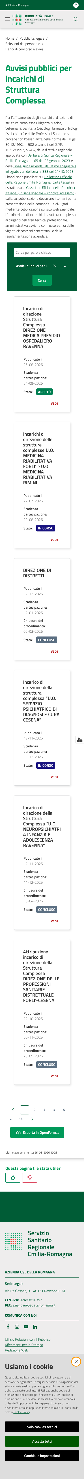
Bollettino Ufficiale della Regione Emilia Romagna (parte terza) (38, 179)
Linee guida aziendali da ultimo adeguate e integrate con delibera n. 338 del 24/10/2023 (40, 168)
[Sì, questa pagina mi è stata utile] (12, 1177)
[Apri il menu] (7, 19)
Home (9, 38)
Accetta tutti (42, 1441)
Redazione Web (16, 1350)
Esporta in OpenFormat (41, 1132)
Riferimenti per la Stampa (24, 1344)
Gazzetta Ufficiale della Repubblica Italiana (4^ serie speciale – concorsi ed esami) (41, 190)
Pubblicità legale (31, 38)
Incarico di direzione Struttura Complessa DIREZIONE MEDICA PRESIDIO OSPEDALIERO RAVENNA (41, 327)
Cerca (42, 280)
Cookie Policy (21, 1412)
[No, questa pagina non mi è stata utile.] (29, 1177)
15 (21, 1118)
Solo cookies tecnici (42, 1427)
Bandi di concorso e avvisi (24, 49)
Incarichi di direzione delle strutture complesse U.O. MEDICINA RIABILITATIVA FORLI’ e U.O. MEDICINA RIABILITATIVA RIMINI (38, 458)
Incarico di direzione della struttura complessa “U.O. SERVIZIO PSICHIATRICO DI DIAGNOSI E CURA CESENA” (41, 700)
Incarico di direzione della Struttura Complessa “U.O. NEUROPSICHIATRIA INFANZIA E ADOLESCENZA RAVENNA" (42, 826)
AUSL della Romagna (17, 5)
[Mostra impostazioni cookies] (79, 740)
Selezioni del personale (22, 43)
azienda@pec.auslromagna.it (34, 1305)
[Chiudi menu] (67, 9)
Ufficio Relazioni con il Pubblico (27, 1339)
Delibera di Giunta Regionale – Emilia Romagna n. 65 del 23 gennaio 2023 (39, 157)
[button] (76, 19)
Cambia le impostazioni (42, 1455)
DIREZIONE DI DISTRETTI (37, 572)
